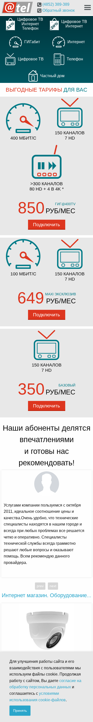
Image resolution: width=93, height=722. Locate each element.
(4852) (55, 4)
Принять (20, 711)
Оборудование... (46, 595)
